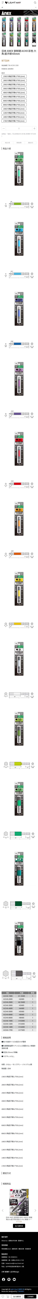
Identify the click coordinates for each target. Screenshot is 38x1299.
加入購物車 (17, 1296)
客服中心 (21, 1241)
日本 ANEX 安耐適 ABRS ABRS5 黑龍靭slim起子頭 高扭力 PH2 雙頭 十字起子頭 (19, 1218)
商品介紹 (7, 142)
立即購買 (30, 1296)
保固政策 (28, 1249)
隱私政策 (21, 1249)
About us (4, 1241)
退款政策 (14, 1249)
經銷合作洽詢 (13, 1241)
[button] (35, 1210)
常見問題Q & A (6, 1249)
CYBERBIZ (20, 1291)
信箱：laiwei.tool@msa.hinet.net (13, 1263)
